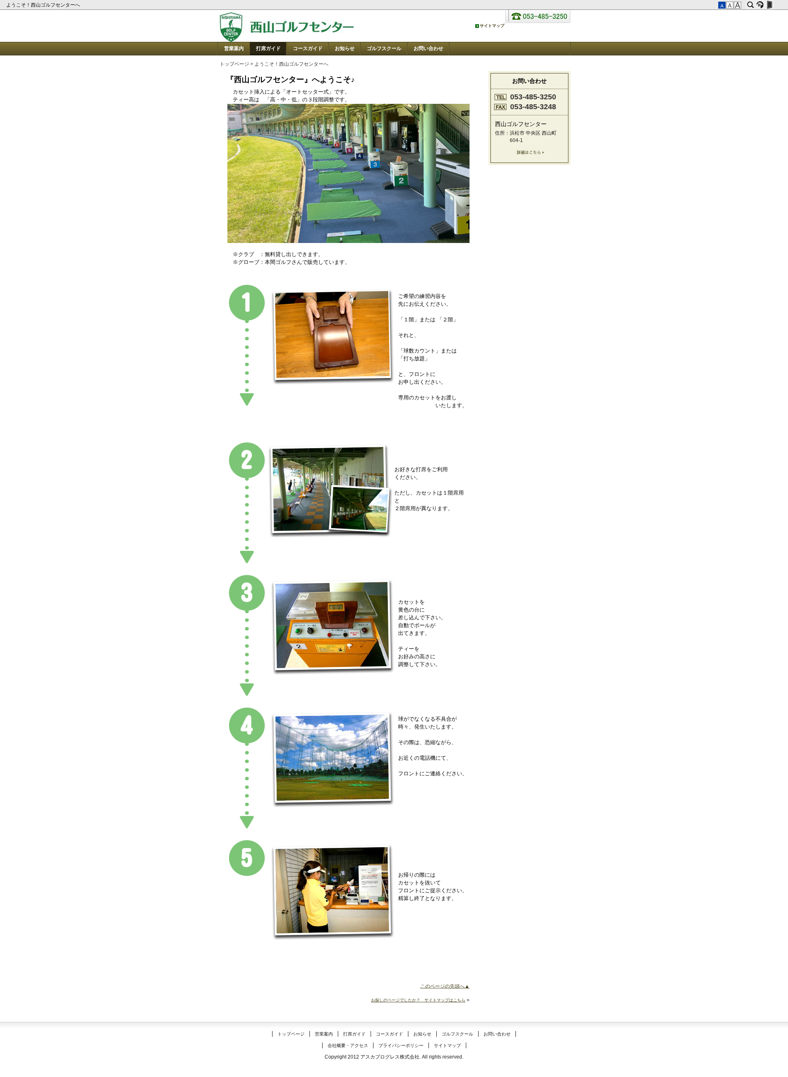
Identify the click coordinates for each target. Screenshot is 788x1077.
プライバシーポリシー (401, 1045)
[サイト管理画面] (769, 5)
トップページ (234, 64)
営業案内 (234, 48)
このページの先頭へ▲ (445, 986)
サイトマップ (447, 1045)
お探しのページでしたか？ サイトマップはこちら (418, 1000)
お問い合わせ (428, 48)
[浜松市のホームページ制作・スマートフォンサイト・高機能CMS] (760, 5)
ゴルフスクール (384, 48)
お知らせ (345, 48)
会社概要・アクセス (348, 1045)
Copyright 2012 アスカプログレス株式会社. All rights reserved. (394, 1057)
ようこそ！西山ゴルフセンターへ (43, 5)
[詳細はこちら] (529, 154)
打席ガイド (268, 48)
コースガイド (308, 48)
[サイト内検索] (750, 5)
